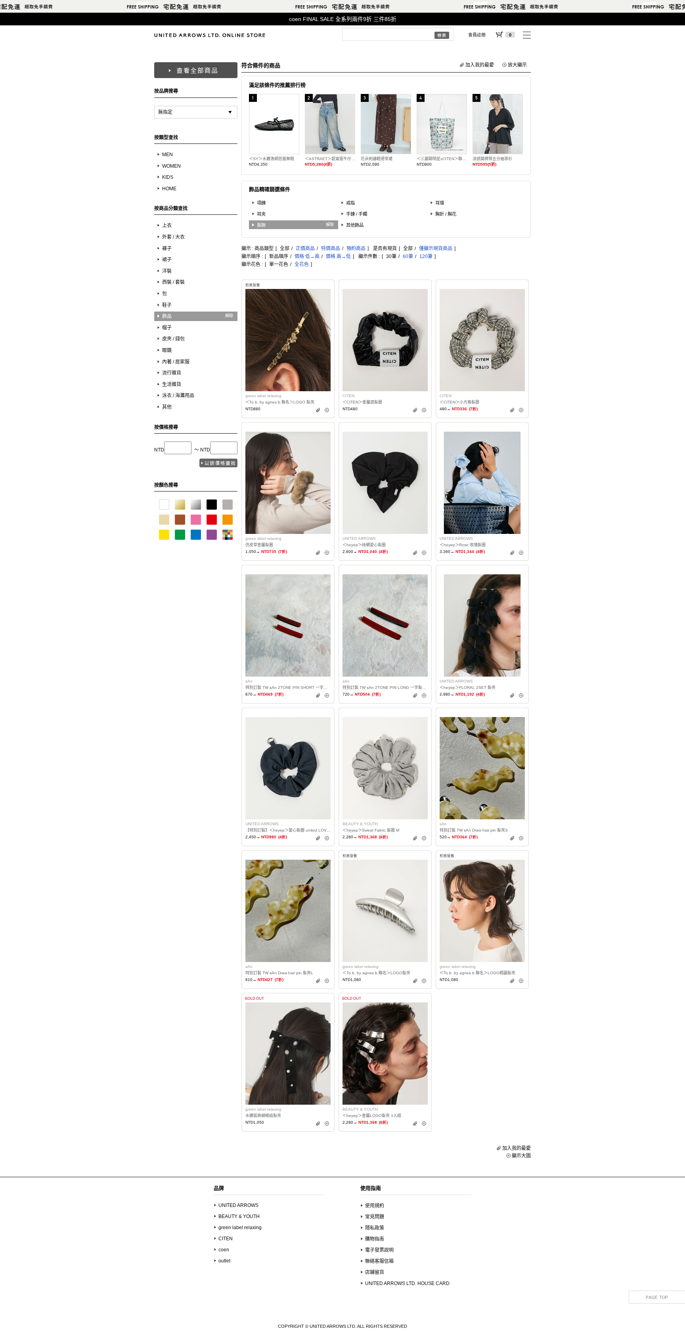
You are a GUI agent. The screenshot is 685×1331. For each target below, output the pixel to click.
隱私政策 (374, 1228)
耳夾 (261, 214)
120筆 (425, 256)
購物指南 (374, 1239)
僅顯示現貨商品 (435, 248)
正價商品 (305, 248)
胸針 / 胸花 (445, 214)
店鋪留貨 (374, 1272)
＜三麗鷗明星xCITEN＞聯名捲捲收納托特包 (442, 159)
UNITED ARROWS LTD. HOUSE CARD (407, 1283)
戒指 (350, 203)
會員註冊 (477, 35)
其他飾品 (355, 225)
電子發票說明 (379, 1250)
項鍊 (261, 203)
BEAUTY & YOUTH (239, 1216)
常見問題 (374, 1217)
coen (223, 1250)
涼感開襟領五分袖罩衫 (492, 159)
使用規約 (374, 1206)
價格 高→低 (338, 256)
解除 (229, 316)
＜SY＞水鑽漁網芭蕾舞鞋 (271, 159)
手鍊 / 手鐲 (356, 214)
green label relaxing (240, 1227)
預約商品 (355, 248)
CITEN (225, 1238)
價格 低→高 (307, 256)
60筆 (408, 256)
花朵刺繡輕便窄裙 (376, 159)
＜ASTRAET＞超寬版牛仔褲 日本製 (330, 159)
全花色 (302, 264)
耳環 (439, 203)
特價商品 (330, 248)
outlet (224, 1261)
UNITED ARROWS (238, 1205)
